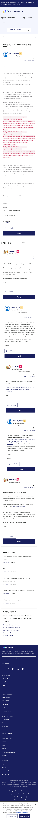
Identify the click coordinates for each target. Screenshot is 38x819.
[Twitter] (8, 669)
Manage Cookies (12, 816)
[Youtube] (23, 669)
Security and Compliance (14, 794)
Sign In (30, 18)
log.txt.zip (7, 221)
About (3, 745)
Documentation (6, 771)
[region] (19, 810)
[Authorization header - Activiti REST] (32, 242)
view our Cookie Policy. (22, 812)
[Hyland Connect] (13, 11)
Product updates (6, 711)
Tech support (5, 774)
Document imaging (7, 733)
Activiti (6, 215)
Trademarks (26, 794)
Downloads (5, 704)
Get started (28, 2)
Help (23, 18)
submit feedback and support (10, 5)
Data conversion (6, 730)
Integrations (5, 689)
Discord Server (8, 635)
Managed (4, 723)
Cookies (17, 791)
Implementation (6, 719)
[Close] (35, 804)
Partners (4, 749)
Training (4, 767)
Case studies (5, 678)
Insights (4, 685)
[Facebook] (4, 669)
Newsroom (5, 756)
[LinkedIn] (18, 669)
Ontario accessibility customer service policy (18, 800)
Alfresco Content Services (11, 625)
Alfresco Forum (6, 37)
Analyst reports (6, 682)
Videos (3, 708)
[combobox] (19, 30)
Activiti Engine (12, 215)
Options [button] (35, 37)
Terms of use (24, 791)
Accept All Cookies (24, 816)
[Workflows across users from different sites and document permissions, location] (35, 242)
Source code (7, 633)
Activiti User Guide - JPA (19, 506)
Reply (19, 233)
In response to (22, 312)
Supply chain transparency (18, 797)
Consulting (5, 726)
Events (3, 764)
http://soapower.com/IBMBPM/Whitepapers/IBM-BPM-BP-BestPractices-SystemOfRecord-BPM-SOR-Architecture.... (20, 389)
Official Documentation (11, 630)
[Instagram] (13, 669)
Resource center (6, 697)
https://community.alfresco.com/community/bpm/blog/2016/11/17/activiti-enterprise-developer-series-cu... (21, 442)
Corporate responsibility (8, 752)
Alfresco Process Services (14, 210)
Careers (4, 742)
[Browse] (4, 23)
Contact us (19, 658)
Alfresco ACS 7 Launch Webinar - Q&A (13, 600)
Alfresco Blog (7, 562)
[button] (5, 228)
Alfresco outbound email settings (12, 569)
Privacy (11, 791)
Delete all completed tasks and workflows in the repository (18, 590)
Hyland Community (8, 18)
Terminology (5, 701)
